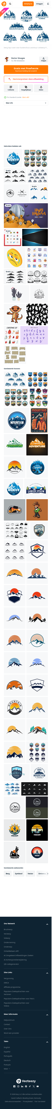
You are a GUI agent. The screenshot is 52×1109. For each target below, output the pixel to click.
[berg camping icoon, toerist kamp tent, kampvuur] (13, 788)
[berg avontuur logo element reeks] (16, 769)
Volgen (43, 61)
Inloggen (39, 4)
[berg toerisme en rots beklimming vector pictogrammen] (16, 176)
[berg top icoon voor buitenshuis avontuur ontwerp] (15, 511)
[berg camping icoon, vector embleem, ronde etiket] (14, 683)
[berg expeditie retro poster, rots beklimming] (12, 614)
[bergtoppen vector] (15, 194)
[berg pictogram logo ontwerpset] (33, 789)
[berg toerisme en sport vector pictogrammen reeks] (14, 209)
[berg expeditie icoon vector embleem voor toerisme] (13, 157)
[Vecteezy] (3, 3)
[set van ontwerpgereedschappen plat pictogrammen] (14, 351)
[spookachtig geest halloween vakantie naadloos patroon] (14, 446)
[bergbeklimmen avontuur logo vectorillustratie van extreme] (16, 705)
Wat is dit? (25, 97)
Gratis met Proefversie (26, 69)
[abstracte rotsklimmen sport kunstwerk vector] (14, 726)
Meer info (9, 102)
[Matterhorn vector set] (14, 386)
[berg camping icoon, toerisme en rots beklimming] (16, 588)
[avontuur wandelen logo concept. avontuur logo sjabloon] (33, 612)
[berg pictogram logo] (13, 246)
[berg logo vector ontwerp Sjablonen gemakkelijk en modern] (14, 661)
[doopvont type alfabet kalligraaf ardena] (17, 467)
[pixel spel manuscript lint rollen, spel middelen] (15, 486)
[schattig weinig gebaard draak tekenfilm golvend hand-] (33, 423)
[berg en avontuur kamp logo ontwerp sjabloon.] (16, 227)
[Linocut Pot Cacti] (16, 403)
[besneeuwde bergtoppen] (15, 370)
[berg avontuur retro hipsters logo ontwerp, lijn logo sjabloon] (13, 422)
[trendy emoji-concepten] (14, 329)
